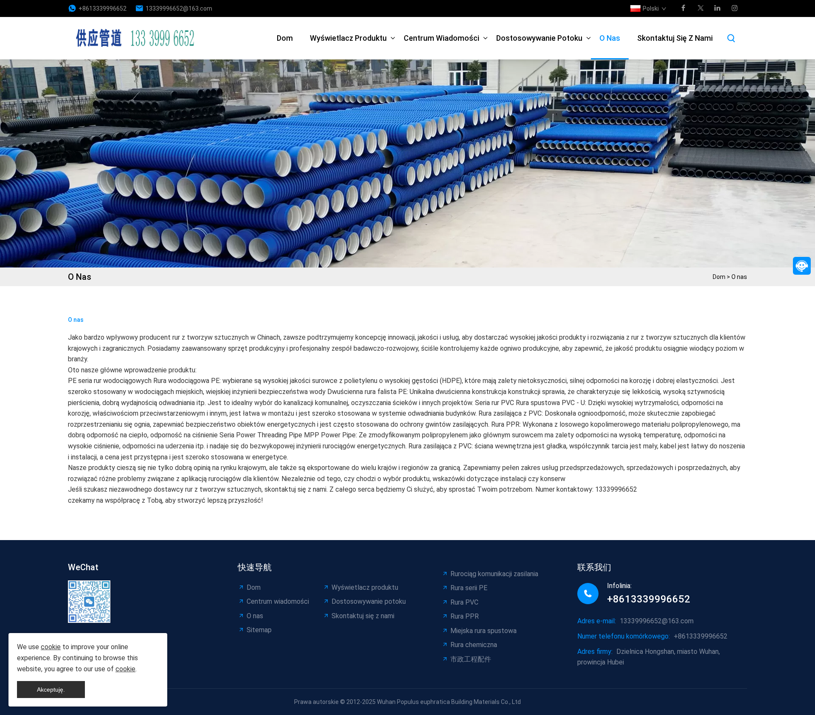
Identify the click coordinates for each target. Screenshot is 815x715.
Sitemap (259, 630)
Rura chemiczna (473, 645)
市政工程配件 (470, 659)
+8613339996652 (102, 8)
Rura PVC (464, 602)
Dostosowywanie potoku (539, 38)
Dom (285, 38)
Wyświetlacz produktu (348, 38)
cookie (51, 647)
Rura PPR (464, 616)
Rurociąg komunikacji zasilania (494, 574)
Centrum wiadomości (441, 38)
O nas (609, 38)
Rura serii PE (468, 588)
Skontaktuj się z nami (675, 38)
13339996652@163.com (179, 8)
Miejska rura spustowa (483, 631)
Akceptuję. (51, 689)
